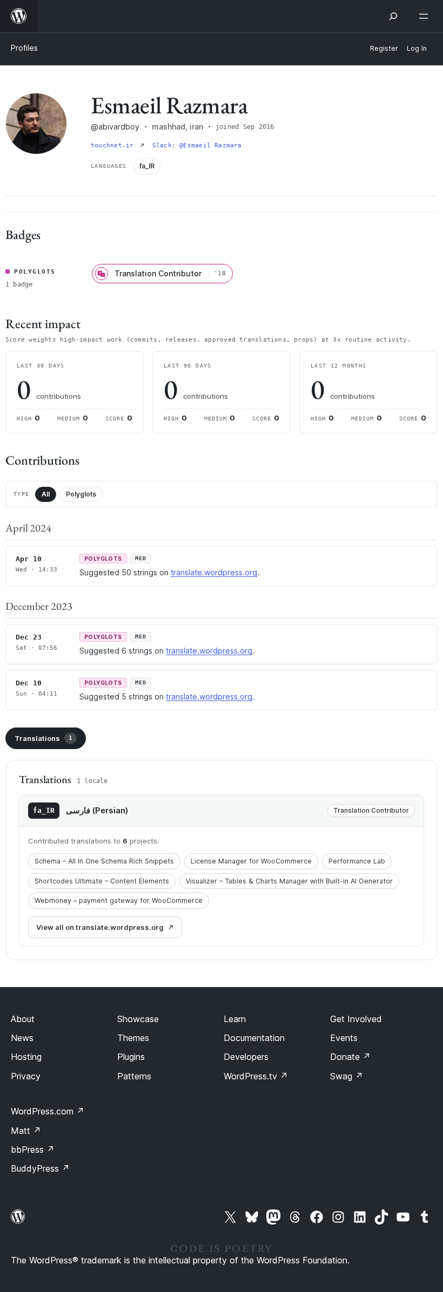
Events (344, 1037)
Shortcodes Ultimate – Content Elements (102, 881)
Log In (417, 48)
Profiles (24, 47)
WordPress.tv (256, 1076)
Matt (26, 1130)
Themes (133, 1037)
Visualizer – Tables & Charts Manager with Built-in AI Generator (289, 881)
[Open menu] (425, 16)
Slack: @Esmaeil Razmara (197, 145)
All (46, 494)
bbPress (33, 1149)
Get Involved (356, 1019)
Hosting (26, 1056)
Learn (235, 1019)
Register (384, 48)
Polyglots (81, 494)
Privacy (26, 1076)
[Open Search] (393, 16)
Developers (246, 1056)
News (22, 1037)
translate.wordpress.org (214, 572)
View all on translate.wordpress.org (100, 927)
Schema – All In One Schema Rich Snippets (104, 861)
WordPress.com (47, 1111)
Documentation (254, 1037)
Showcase (138, 1019)
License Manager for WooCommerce (251, 861)
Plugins (131, 1056)
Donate (350, 1056)
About (23, 1019)
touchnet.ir (114, 145)
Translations (43, 738)
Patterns (134, 1076)
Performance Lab (356, 861)
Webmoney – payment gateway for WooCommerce (119, 900)
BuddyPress (40, 1168)
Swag (346, 1076)
